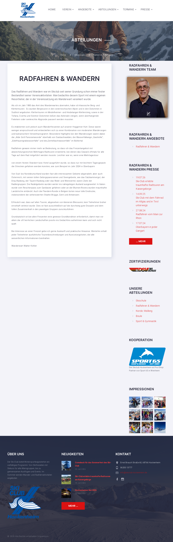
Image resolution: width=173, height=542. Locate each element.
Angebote (85, 9)
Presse (145, 9)
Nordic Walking (144, 310)
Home (52, 9)
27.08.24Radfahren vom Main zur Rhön (149, 214)
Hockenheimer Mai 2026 (86, 490)
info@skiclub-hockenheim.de (133, 472)
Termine (128, 9)
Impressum (43, 536)
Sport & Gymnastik (146, 321)
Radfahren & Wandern (148, 146)
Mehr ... (73, 505)
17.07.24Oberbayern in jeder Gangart (147, 227)
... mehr (141, 241)
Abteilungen (107, 9)
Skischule (141, 300)
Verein (66, 9)
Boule (139, 316)
